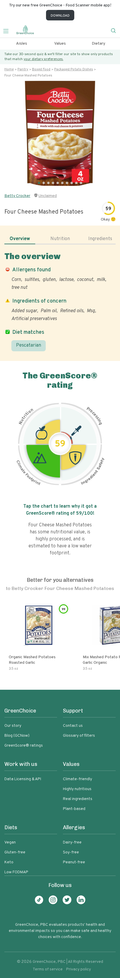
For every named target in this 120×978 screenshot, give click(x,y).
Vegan (10, 842)
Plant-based (74, 808)
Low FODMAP (16, 872)
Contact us (73, 725)
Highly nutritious (77, 789)
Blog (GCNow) (16, 735)
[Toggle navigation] (8, 30)
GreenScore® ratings (23, 745)
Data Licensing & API (22, 779)
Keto (8, 862)
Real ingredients (77, 799)
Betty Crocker (17, 195)
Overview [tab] (20, 239)
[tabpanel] (60, 301)
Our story (12, 725)
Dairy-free (72, 842)
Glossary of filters (79, 735)
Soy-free (71, 852)
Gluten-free (14, 852)
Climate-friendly (77, 779)
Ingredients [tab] (100, 239)
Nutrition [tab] (60, 239)
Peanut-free (74, 862)
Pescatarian (28, 345)
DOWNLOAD (60, 15)
